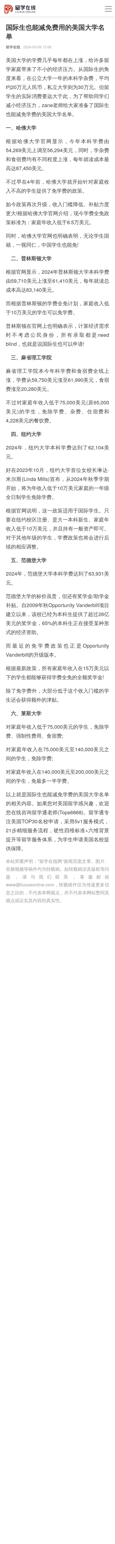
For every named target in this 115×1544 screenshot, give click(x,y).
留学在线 (13, 46)
